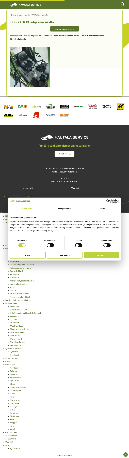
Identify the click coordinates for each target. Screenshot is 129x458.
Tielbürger (14, 416)
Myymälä (9, 442)
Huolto (8, 361)
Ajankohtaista (16, 448)
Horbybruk (15, 400)
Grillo (12, 393)
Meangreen (15, 406)
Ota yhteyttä (64, 154)
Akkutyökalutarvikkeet (20, 297)
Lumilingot (14, 277)
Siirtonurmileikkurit (18, 309)
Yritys (7, 445)
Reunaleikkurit (16, 345)
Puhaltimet (15, 274)
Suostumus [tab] (27, 208)
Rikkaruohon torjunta (19, 329)
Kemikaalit (14, 355)
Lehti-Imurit (15, 335)
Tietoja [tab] (102, 208)
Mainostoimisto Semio (64, 455)
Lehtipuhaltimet (17, 332)
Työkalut (14, 351)
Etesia (12, 384)
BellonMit (14, 371)
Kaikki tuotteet (11, 358)
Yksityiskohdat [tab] (64, 208)
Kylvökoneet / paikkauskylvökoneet (25, 313)
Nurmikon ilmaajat (18, 342)
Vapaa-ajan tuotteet (19, 284)
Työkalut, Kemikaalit (14, 348)
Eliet (12, 419)
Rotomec (14, 413)
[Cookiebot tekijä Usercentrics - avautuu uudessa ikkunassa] (108, 201)
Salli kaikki (101, 255)
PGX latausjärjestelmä (19, 293)
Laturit (13, 290)
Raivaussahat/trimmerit (20, 268)
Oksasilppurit (16, 339)
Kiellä (27, 255)
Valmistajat (10, 364)
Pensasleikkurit (16, 271)
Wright (13, 429)
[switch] (50, 245)
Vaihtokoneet (11, 432)
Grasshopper (15, 390)
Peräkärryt (14, 316)
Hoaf (12, 397)
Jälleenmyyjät (11, 435)
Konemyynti (10, 438)
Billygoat (14, 374)
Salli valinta (64, 255)
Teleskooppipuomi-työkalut (22, 264)
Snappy (13, 422)
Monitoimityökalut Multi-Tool (23, 280)
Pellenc (13, 409)
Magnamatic (15, 403)
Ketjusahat (15, 261)
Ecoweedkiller (16, 377)
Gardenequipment (18, 387)
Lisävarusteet (16, 15)
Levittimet (14, 322)
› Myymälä (74, 188)
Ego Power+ (15, 380)
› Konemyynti (27, 188)
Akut (12, 287)
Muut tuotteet (16, 326)
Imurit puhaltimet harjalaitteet (18, 300)
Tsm (12, 426)
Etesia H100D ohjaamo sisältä (36, 15)
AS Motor (14, 368)
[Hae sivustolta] (122, 4)
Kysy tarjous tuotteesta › (64, 29)
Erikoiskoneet (11, 303)
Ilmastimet (14, 306)
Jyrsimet (14, 319)
